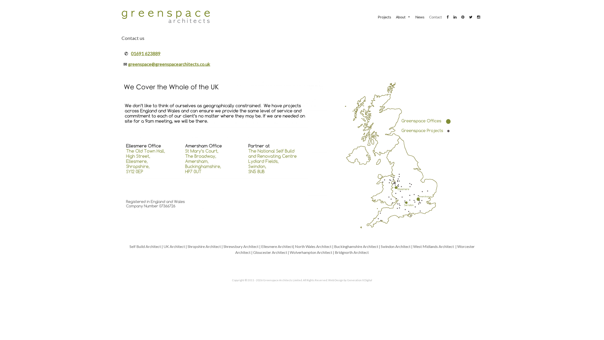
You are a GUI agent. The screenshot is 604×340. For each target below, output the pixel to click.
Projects (384, 17)
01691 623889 (145, 53)
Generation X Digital (359, 280)
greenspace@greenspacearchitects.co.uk (169, 64)
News (419, 17)
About (401, 17)
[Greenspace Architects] (166, 17)
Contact (435, 17)
